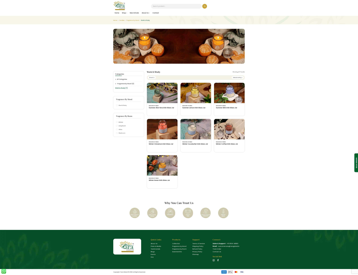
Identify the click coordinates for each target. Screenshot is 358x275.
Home (115, 20)
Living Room (122, 126)
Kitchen (121, 122)
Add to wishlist (175, 84)
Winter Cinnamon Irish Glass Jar (161, 144)
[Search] (204, 6)
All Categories (122, 79)
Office (120, 129)
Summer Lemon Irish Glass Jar (193, 108)
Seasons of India (154, 105)
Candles (121, 20)
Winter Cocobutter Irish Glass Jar (195, 144)
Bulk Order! (356, 162)
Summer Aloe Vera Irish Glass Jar (161, 108)
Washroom (122, 133)
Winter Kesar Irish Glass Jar (159, 180)
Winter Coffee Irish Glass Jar (227, 144)
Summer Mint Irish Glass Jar (226, 108)
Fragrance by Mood (132, 20)
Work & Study (121, 88)
